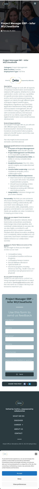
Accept (19, 473)
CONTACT (18, 433)
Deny (19, 479)
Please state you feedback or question (18, 360)
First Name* (9, 320)
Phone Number (10, 352)
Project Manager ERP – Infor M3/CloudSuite (18, 24)
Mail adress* (9, 336)
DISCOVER (18, 420)
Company (8, 344)
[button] (36, 454)
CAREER (17, 425)
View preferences (19, 484)
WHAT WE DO (18, 416)
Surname (8, 328)
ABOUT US (18, 429)
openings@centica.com (21, 282)
